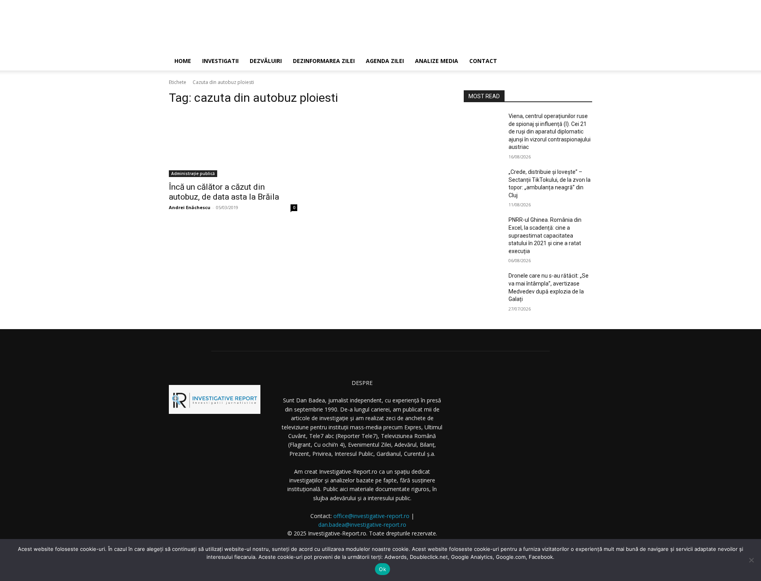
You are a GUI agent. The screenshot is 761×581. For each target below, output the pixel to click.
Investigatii (220, 61)
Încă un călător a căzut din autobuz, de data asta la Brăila (224, 192)
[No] (751, 560)
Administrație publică (193, 173)
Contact (483, 61)
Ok (382, 569)
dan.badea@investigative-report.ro (362, 524)
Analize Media (436, 61)
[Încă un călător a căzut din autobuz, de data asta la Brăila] (233, 145)
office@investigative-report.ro (371, 516)
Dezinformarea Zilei (324, 61)
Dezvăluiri (266, 61)
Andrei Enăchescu (189, 207)
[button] (582, 61)
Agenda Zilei (385, 61)
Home (182, 61)
